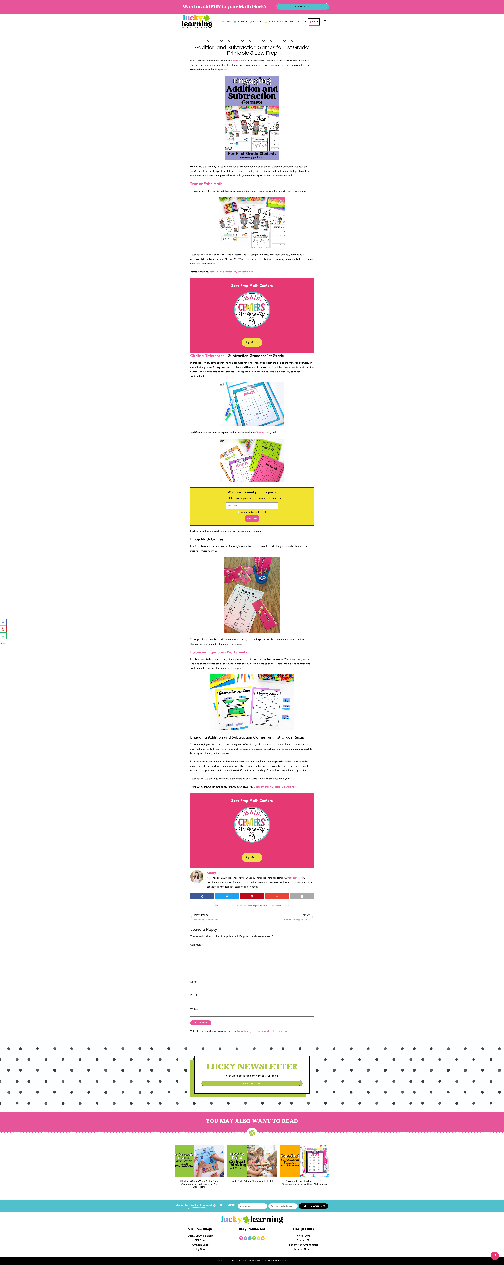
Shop (315, 21)
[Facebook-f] (250, 1238)
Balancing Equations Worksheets (218, 652)
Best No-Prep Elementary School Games (231, 272)
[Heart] (241, 1238)
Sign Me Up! (252, 342)
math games (239, 61)
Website (195, 1009)
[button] (325, 20)
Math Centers (298, 21)
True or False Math (206, 184)
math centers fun (295, 877)
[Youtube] (263, 1238)
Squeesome (281, 1261)
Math (287, 905)
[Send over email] (3, 635)
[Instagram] (254, 1238)
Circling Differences (207, 356)
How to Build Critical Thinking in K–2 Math (252, 1181)
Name (194, 981)
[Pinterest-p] (258, 1238)
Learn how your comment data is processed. (263, 1031)
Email (194, 995)
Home (228, 21)
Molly (209, 877)
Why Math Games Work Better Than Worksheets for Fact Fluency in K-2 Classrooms (199, 1184)
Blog (256, 21)
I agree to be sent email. (253, 512)
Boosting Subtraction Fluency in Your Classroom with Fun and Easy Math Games (304, 1183)
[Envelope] (245, 1238)
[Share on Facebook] (3, 622)
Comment (196, 944)
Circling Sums (262, 432)
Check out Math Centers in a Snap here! (275, 787)
